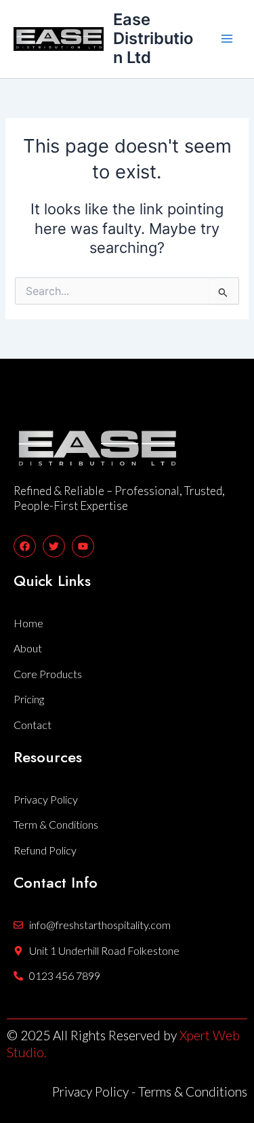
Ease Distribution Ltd (153, 38)
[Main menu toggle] (226, 38)
